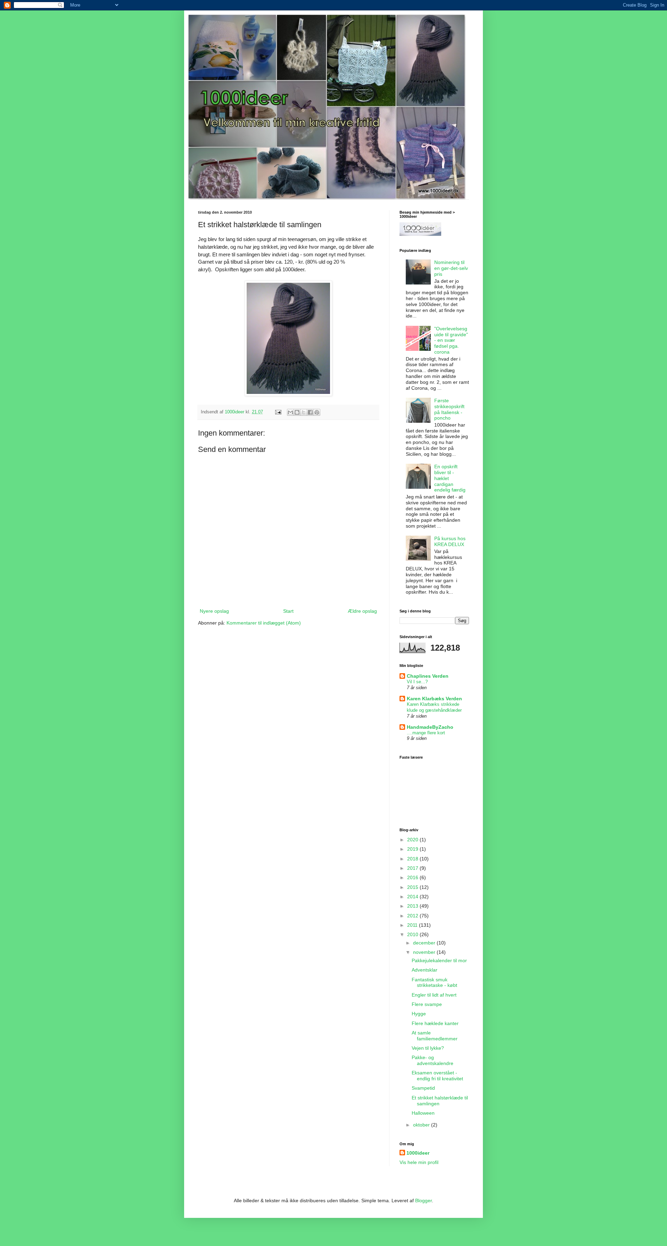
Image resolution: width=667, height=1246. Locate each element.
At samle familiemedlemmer (435, 1035)
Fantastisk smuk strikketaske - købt (434, 982)
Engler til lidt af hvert (434, 995)
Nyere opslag (214, 611)
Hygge (419, 1013)
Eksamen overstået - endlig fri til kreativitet (437, 1075)
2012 (413, 915)
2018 (413, 858)
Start (288, 611)
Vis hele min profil (419, 1162)
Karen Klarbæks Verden (434, 698)
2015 (413, 887)
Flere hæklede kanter (435, 1023)
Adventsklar (424, 970)
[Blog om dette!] (297, 412)
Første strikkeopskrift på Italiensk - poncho (449, 409)
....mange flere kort (426, 732)
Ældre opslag (362, 611)
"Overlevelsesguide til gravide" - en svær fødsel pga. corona (451, 340)
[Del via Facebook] (310, 412)
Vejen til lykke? (428, 1048)
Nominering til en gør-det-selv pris (451, 268)
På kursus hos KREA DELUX (450, 541)
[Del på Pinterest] (316, 412)
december (425, 943)
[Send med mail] (290, 412)
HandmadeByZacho (430, 727)
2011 (413, 925)
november (425, 952)
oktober (422, 1125)
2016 (413, 877)
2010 (413, 934)
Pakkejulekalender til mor (439, 960)
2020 (413, 839)
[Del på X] (303, 412)
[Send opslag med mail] (278, 412)
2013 (413, 906)
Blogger (423, 1200)
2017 (413, 868)
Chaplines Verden (427, 676)
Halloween (423, 1113)
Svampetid (423, 1088)
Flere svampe (427, 1004)
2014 (413, 896)
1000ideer (417, 1153)
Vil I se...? (417, 681)
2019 (413, 849)
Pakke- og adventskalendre (432, 1060)
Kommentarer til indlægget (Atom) (264, 623)
